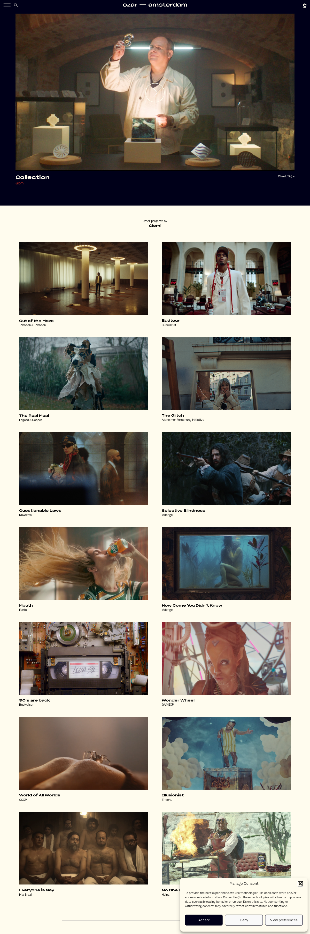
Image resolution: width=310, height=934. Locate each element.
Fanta (23, 610)
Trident (167, 800)
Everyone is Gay (36, 890)
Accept (203, 920)
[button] (300, 883)
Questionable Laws (40, 510)
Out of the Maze (36, 321)
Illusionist (173, 795)
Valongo (167, 515)
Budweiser (169, 325)
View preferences (284, 920)
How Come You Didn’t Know (192, 605)
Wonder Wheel (178, 700)
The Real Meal (34, 416)
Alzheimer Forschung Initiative (183, 420)
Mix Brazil (25, 894)
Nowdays (25, 515)
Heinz (166, 894)
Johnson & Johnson (32, 325)
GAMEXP (168, 704)
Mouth (26, 605)
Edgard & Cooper (30, 420)
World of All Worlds (39, 795)
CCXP (23, 800)
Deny (244, 920)
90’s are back (34, 700)
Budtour (171, 320)
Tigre (290, 176)
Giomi (20, 183)
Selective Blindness (183, 510)
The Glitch (173, 415)
